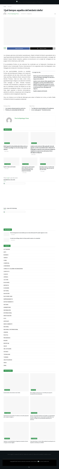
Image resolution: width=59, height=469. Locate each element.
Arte (5, 252)
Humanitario (7, 307)
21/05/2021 (13, 234)
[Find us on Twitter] (29, 467)
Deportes (10, 6)
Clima (5, 260)
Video (5, 362)
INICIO (20, 454)
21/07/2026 (6, 168)
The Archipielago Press (13, 13)
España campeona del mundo (40, 91)
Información (7, 310)
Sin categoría (7, 348)
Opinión (6, 332)
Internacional (8, 313)
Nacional (6, 326)
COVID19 (6, 274)
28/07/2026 (6, 151)
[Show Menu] (4, 2)
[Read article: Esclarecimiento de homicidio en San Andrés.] (16, 382)
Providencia (7, 337)
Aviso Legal (10, 454)
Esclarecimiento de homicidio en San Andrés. (12, 392)
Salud (5, 346)
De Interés (6, 282)
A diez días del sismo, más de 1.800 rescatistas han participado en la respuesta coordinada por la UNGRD (42, 442)
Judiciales (6, 321)
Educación (6, 293)
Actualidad (7, 164)
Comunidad (7, 266)
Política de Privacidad (38, 454)
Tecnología (7, 354)
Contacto (6, 271)
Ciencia (5, 257)
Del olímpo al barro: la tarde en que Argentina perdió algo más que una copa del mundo (47, 168)
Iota (5, 318)
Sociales (6, 351)
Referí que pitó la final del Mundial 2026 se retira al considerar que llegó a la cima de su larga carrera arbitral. (43, 77)
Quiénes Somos (47, 454)
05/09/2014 (23, 13)
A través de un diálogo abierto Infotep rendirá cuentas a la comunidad (25, 238)
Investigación (7, 315)
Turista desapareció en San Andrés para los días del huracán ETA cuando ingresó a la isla (28, 232)
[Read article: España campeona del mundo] (11, 161)
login (8, 178)
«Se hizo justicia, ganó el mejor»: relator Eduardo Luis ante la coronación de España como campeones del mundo (28, 168)
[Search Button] (54, 2)
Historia (6, 304)
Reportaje (6, 343)
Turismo (6, 357)
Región (5, 340)
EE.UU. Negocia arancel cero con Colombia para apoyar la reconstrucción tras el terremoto (41, 393)
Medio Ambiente (8, 324)
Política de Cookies (28, 454)
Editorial (6, 290)
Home (5, 6)
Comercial (6, 263)
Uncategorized (8, 360)
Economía (6, 288)
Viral (5, 365)
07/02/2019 (13, 240)
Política (6, 335)
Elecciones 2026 (8, 296)
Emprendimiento (8, 299)
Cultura (6, 279)
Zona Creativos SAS (45, 461)
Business (6, 255)
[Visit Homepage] (29, 2)
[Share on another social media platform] (54, 48)
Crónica (6, 277)
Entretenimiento (8, 301)
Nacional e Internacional (11, 329)
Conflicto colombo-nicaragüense (13, 268)
